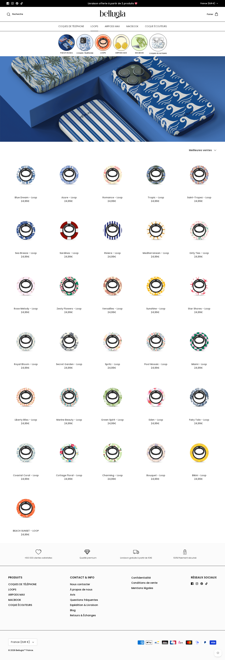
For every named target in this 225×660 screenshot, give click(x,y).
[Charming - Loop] (112, 452)
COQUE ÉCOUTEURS (156, 26)
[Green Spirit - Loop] (112, 397)
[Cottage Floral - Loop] (69, 452)
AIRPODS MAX (112, 26)
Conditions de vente (144, 583)
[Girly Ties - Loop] (199, 230)
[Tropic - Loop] (156, 175)
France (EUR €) (207, 3)
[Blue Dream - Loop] (26, 175)
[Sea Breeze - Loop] (26, 230)
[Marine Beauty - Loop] (69, 397)
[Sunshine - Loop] (156, 286)
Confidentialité (141, 577)
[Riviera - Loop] (112, 230)
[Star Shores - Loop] (199, 286)
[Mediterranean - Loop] (156, 230)
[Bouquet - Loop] (156, 452)
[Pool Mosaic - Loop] (156, 341)
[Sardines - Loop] (69, 230)
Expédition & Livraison (84, 605)
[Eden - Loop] (156, 397)
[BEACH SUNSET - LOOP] (26, 508)
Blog (73, 610)
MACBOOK (132, 26)
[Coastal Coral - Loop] (26, 452)
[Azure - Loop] (69, 175)
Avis (72, 594)
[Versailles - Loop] (112, 286)
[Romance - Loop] (112, 175)
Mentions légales (142, 588)
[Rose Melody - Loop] (26, 286)
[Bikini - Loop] (199, 452)
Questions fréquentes (84, 600)
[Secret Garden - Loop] (69, 341)
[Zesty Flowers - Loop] (69, 286)
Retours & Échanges (83, 615)
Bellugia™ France (24, 650)
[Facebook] (8, 3)
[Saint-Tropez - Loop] (199, 175)
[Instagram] (12, 3)
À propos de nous (81, 589)
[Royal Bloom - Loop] (26, 341)
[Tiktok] (21, 3)
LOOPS (94, 26)
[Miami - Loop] (199, 341)
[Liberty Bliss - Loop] (26, 397)
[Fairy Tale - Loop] (199, 397)
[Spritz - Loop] (112, 341)
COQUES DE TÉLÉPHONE (71, 26)
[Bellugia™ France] (112, 14)
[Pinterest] (17, 3)
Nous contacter (80, 584)
